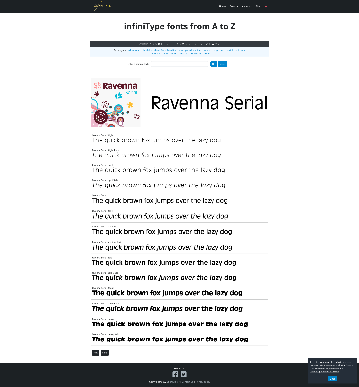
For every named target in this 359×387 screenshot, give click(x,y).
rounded (206, 50)
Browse (234, 6)
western (198, 53)
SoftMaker (174, 381)
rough (216, 50)
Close (332, 378)
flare (163, 50)
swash (173, 53)
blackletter (147, 50)
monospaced (185, 50)
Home (222, 6)
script (230, 50)
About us (247, 6)
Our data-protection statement (324, 371)
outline (197, 50)
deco (157, 50)
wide (207, 53)
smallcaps (155, 53)
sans (223, 50)
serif (236, 50)
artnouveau (134, 50)
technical (182, 53)
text (191, 53)
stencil (165, 53)
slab (243, 50)
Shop (258, 6)
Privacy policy (203, 381)
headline (171, 50)
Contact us (187, 381)
